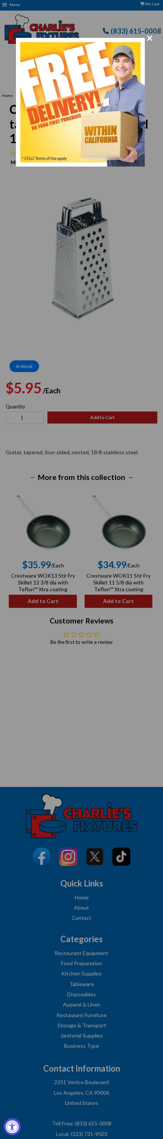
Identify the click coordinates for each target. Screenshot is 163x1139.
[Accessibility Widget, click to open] (12, 1126)
